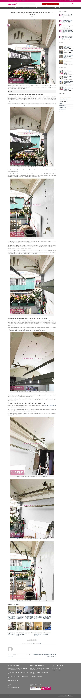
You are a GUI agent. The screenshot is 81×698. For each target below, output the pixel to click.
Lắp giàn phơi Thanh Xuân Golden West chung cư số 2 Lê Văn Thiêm (67, 26)
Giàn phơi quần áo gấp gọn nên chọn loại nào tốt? (67, 21)
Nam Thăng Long (62, 109)
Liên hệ (58, 7)
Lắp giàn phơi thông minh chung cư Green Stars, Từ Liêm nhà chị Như (47, 633)
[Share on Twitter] (30, 640)
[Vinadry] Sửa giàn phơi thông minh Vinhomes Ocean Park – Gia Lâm (11, 633)
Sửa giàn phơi (36, 7)
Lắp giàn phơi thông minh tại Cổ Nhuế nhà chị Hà (29, 633)
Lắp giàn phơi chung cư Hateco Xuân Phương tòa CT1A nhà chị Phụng (29, 617)
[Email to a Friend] (32, 640)
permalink (39, 643)
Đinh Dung (36, 17)
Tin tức (54, 7)
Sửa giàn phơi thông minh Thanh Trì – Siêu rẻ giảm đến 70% (38, 617)
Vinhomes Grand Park (63, 101)
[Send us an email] (72, 0)
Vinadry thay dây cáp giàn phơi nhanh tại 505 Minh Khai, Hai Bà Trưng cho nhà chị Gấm (38, 634)
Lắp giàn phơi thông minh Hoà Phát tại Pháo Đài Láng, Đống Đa (67, 31)
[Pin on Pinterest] (34, 640)
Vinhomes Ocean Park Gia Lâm (65, 97)
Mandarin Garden (62, 107)
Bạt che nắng (50, 7)
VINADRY (9, 7)
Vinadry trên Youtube (56, 668)
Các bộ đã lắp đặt (28, 7)
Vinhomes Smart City (63, 99)
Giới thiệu (14, 7)
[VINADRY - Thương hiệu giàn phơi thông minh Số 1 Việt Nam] (12, 4)
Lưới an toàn (43, 7)
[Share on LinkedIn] (36, 640)
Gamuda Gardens (62, 105)
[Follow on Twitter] (71, 0)
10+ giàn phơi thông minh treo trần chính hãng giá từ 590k (67, 15)
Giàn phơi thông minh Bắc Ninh (13, 687)
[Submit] (34, 4)
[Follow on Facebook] (69, 0)
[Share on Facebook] (28, 640)
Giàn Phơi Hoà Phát (20, 7)
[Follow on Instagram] (70, 0)
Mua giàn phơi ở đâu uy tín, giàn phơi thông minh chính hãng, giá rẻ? (20, 617)
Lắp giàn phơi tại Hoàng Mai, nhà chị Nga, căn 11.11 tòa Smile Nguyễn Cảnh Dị (11, 618)
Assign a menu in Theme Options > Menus (61, 0)
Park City (61, 111)
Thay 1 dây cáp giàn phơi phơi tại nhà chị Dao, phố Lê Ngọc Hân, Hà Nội (47, 617)
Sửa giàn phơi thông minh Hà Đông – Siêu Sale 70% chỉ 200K (67, 37)
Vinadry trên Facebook (57, 670)
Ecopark (61, 103)
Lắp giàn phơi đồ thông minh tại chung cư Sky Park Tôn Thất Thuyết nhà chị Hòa (20, 634)
